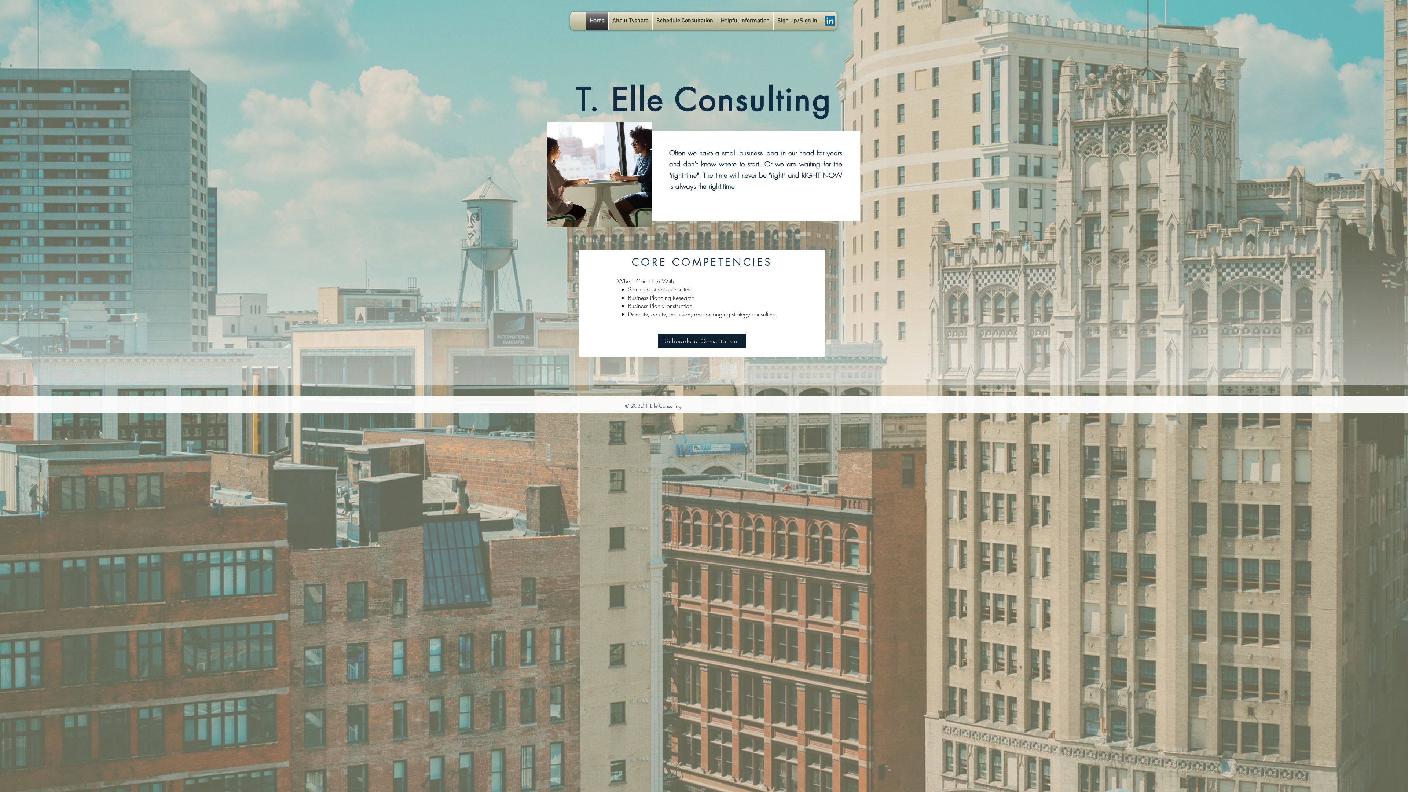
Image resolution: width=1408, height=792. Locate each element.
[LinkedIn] (830, 21)
